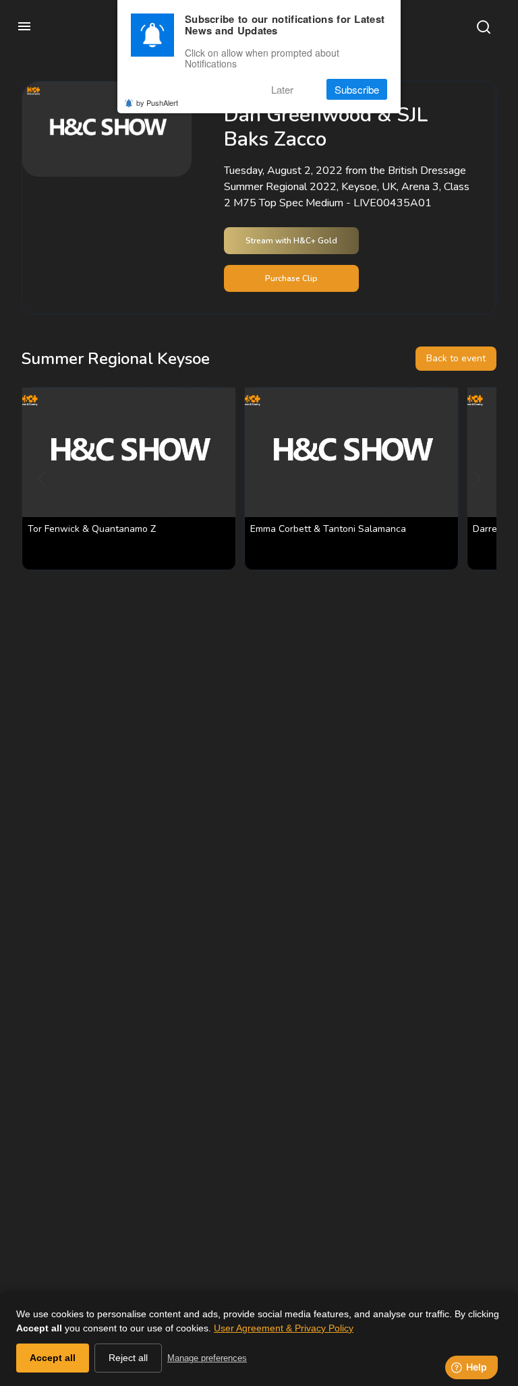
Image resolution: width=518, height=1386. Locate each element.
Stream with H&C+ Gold (291, 240)
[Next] (475, 478)
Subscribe (357, 89)
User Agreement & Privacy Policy (283, 1328)
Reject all (128, 1357)
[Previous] (43, 478)
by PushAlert (157, 102)
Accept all (53, 1357)
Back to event (456, 358)
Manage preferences (207, 1358)
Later (282, 89)
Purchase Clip (291, 278)
